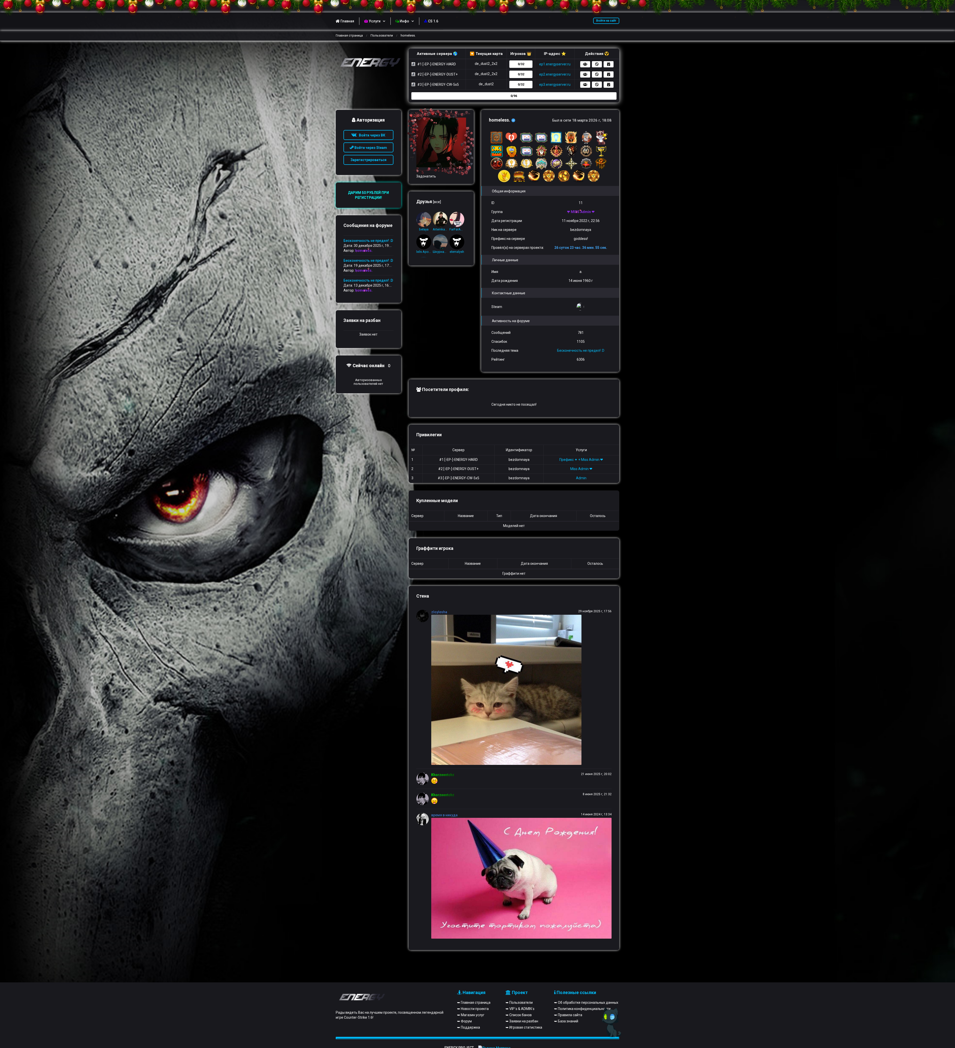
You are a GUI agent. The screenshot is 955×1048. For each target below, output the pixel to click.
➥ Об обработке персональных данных (586, 1002)
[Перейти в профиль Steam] (580, 306)
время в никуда (444, 815)
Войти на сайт (606, 20)
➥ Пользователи (519, 1002)
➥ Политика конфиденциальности (582, 1009)
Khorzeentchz (442, 775)
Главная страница (349, 35)
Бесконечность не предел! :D (580, 350)
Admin (581, 478)
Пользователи (382, 35)
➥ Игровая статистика (524, 1027)
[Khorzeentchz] (423, 779)
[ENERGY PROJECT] (368, 62)
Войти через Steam (370, 148)
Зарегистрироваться (368, 160)
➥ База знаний (566, 1021)
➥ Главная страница (473, 1002)
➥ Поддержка (468, 1027)
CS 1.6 (433, 21)
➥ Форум (464, 1021)
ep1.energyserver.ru (555, 64)
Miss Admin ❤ (581, 469)
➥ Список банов (519, 1015)
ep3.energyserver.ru (555, 85)
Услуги (375, 21)
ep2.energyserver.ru (555, 74)
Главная (347, 21)
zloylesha (439, 612)
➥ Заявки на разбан (522, 1021)
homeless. (364, 251)
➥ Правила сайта (568, 1015)
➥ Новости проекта (473, 1009)
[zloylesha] (423, 616)
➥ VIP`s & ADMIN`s (520, 1009)
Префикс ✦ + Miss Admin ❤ (581, 460)
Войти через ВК (371, 135)
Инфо (404, 21)
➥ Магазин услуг (470, 1015)
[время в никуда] (423, 819)
